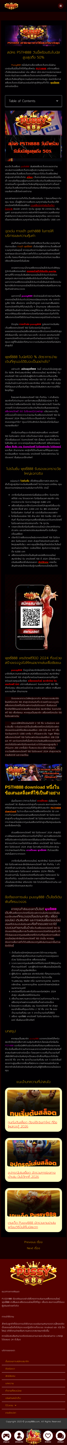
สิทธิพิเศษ (10, 1376)
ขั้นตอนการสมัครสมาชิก (17, 1361)
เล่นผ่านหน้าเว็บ (13, 1398)
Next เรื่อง (33, 1248)
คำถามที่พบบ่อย (13, 1390)
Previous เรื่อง (33, 1242)
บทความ (9, 1383)
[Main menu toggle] (60, 6)
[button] (57, 101)
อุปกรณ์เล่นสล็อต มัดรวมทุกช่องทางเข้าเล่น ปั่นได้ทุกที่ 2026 (32, 1174)
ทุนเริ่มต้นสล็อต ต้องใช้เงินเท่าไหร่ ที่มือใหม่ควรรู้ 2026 (32, 1124)
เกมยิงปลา (10, 1412)
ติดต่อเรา (10, 1368)
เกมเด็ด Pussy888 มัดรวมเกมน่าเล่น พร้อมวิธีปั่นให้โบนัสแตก (32, 1224)
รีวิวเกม (9, 1405)
